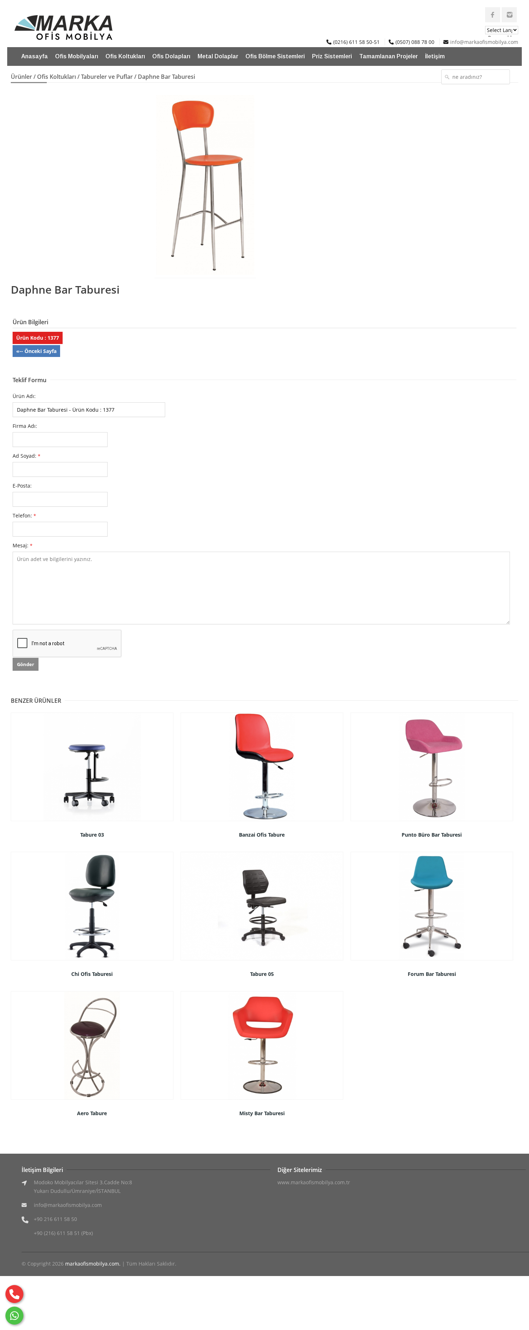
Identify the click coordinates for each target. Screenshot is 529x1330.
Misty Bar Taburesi (262, 1113)
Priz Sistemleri (332, 56)
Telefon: (24, 515)
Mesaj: (22, 545)
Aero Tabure (92, 1113)
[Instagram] (509, 14)
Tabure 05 (262, 974)
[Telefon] (14, 1294)
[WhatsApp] (14, 1316)
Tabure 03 (92, 834)
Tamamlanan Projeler (388, 56)
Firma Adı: (25, 425)
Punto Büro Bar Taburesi (432, 834)
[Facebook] (492, 14)
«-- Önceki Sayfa (36, 351)
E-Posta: (22, 485)
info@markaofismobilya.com (484, 42)
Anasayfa (34, 56)
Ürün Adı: (24, 396)
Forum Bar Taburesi (432, 974)
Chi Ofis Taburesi (92, 974)
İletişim (435, 56)
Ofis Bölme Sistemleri (275, 56)
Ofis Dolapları (171, 56)
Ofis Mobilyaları (76, 56)
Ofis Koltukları (125, 56)
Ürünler (21, 77)
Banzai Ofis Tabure (262, 834)
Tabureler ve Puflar (107, 77)
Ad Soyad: (26, 455)
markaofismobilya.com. (93, 1263)
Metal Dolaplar (218, 56)
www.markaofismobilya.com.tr (313, 1182)
